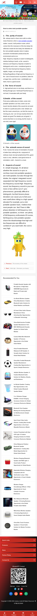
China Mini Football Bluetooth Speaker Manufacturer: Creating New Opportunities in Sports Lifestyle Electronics (22, 364)
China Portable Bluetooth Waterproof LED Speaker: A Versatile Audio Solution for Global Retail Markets (21, 352)
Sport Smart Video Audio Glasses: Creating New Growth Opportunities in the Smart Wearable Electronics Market (22, 424)
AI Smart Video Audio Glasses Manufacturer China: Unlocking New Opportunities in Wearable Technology (22, 314)
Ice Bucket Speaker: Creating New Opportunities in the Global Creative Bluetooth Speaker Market (22, 388)
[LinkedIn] (15, 589)
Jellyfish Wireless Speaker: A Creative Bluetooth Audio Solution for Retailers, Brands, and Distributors (22, 376)
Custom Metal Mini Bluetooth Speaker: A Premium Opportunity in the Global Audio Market (22, 340)
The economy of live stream (20, 263)
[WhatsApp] (26, 593)
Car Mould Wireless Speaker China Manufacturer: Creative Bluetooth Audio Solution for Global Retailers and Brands (22, 302)
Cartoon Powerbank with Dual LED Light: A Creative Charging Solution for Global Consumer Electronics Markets (22, 436)
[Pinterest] (22, 589)
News (11, 20)
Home (6, 20)
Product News (17, 20)
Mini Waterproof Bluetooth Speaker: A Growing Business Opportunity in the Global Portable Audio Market (22, 502)
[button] (14, 17)
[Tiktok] (18, 589)
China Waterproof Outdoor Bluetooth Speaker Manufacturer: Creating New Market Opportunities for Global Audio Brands (21, 448)
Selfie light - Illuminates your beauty (19, 268)
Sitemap (12, 586)
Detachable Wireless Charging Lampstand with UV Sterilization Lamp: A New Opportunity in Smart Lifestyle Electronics (22, 475)
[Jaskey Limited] (3, 2)
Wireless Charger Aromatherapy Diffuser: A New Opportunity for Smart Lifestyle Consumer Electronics (22, 489)
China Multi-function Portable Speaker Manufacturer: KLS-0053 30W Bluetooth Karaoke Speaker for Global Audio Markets (22, 327)
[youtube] (21, 593)
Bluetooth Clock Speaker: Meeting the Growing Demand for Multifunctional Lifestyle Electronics (22, 412)
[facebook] (11, 593)
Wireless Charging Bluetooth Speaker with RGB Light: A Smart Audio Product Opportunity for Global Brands (22, 462)
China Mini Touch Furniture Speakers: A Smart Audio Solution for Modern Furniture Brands (22, 526)
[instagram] (16, 593)
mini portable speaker (25, 41)
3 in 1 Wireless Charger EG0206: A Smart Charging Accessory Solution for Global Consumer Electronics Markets (22, 400)
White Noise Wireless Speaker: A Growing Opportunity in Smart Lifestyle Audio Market (22, 513)
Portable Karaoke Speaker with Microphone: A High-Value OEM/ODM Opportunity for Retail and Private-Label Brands (22, 289)
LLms (18, 586)
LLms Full (24, 586)
